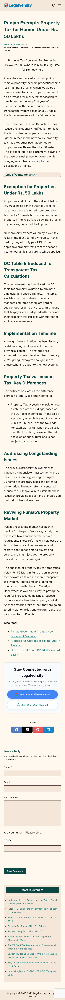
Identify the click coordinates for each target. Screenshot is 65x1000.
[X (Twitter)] (27, 730)
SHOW (32, 174)
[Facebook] (16, 730)
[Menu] (59, 5)
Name (8, 767)
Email (7, 782)
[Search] (53, 5)
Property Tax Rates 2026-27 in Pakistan (27, 926)
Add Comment (12, 797)
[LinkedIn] (48, 730)
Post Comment (15, 871)
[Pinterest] (37, 730)
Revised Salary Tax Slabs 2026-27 (25, 931)
